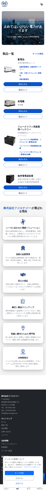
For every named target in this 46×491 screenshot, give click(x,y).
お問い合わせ (6, 431)
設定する (19, 483)
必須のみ (19, 478)
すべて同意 (19, 473)
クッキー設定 (6, 450)
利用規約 (4, 447)
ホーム (3, 422)
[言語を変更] (41, 4)
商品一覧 (4, 425)
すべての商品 (38, 53)
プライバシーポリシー (9, 444)
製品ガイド (23, 90)
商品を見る (23, 84)
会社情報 (4, 428)
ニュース (4, 435)
